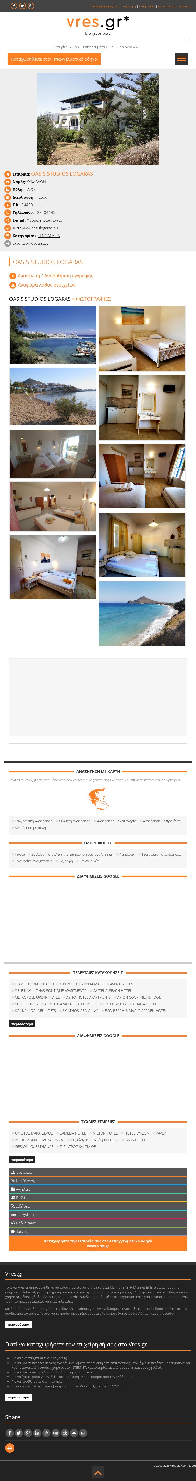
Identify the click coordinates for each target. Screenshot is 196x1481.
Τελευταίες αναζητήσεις (33, 861)
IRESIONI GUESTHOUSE (34, 1146)
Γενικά (20, 854)
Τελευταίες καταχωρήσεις (161, 854)
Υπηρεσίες (127, 854)
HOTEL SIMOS (114, 1004)
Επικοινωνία (89, 861)
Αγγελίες (22, 1189)
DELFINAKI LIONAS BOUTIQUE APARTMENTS (50, 990)
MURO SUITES (26, 1004)
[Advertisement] (98, 697)
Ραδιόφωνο (25, 1222)
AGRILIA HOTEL (144, 1004)
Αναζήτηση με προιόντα (162, 821)
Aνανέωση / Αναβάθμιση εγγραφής (55, 275)
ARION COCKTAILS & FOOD (139, 997)
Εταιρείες (24, 1172)
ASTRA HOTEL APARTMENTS (88, 997)
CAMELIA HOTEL (73, 1133)
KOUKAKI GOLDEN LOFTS (35, 1010)
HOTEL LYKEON (136, 1133)
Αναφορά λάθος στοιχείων (47, 285)
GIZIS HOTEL (135, 1139)
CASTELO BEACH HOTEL (112, 990)
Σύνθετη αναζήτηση (74, 821)
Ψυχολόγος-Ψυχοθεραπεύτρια (94, 1139)
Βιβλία (21, 1197)
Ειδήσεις (23, 1206)
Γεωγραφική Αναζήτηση (33, 821)
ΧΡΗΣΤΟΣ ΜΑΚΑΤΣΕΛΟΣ (34, 1133)
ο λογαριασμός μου (104, 6)
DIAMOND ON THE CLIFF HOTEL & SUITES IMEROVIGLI (59, 984)
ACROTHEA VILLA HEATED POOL (70, 1004)
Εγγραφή (66, 861)
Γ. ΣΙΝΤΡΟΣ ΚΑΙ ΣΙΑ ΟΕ (78, 1146)
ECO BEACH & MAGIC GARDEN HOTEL (136, 1010)
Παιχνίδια (25, 1214)
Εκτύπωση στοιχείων (31, 243)
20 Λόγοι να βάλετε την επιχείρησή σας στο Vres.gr (71, 854)
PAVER (161, 1133)
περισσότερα (22, 1024)
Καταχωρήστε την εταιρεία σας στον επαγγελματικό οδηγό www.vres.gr (98, 1243)
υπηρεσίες (147, 6)
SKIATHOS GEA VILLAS (80, 1010)
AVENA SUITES (121, 984)
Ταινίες (21, 1231)
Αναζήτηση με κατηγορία (116, 821)
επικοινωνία (167, 6)
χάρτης (185, 6)
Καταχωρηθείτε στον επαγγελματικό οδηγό (54, 59)
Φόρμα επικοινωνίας (45, 220)
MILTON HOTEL (105, 1133)
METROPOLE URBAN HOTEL (37, 997)
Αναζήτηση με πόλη (30, 827)
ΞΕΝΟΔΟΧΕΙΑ (49, 235)
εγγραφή (129, 6)
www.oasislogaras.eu (40, 227)
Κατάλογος (25, 1180)
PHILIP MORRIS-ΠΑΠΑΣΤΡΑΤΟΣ (39, 1139)
